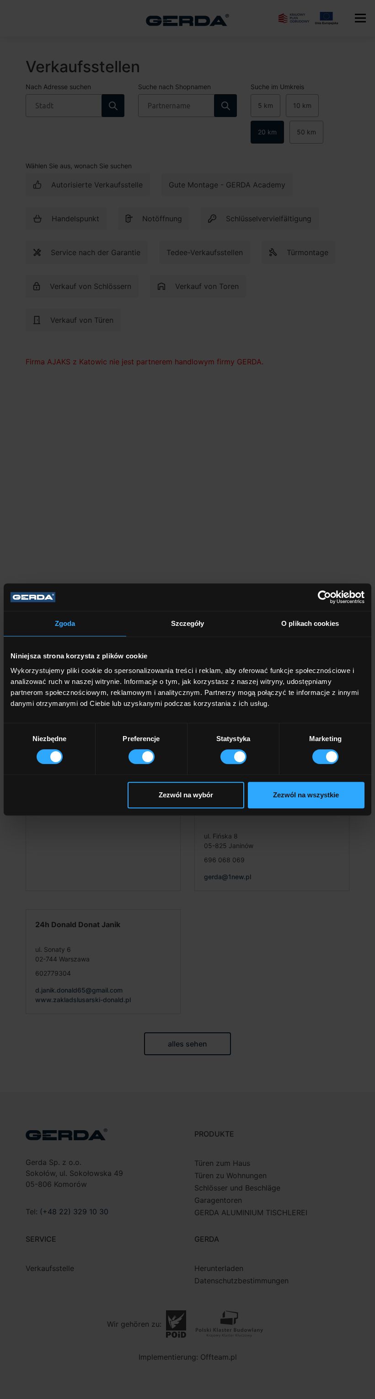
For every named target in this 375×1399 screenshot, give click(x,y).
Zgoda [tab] (65, 623)
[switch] (142, 756)
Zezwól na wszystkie (306, 795)
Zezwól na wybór (186, 795)
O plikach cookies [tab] (310, 623)
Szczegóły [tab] (187, 623)
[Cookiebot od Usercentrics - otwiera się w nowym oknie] (324, 597)
